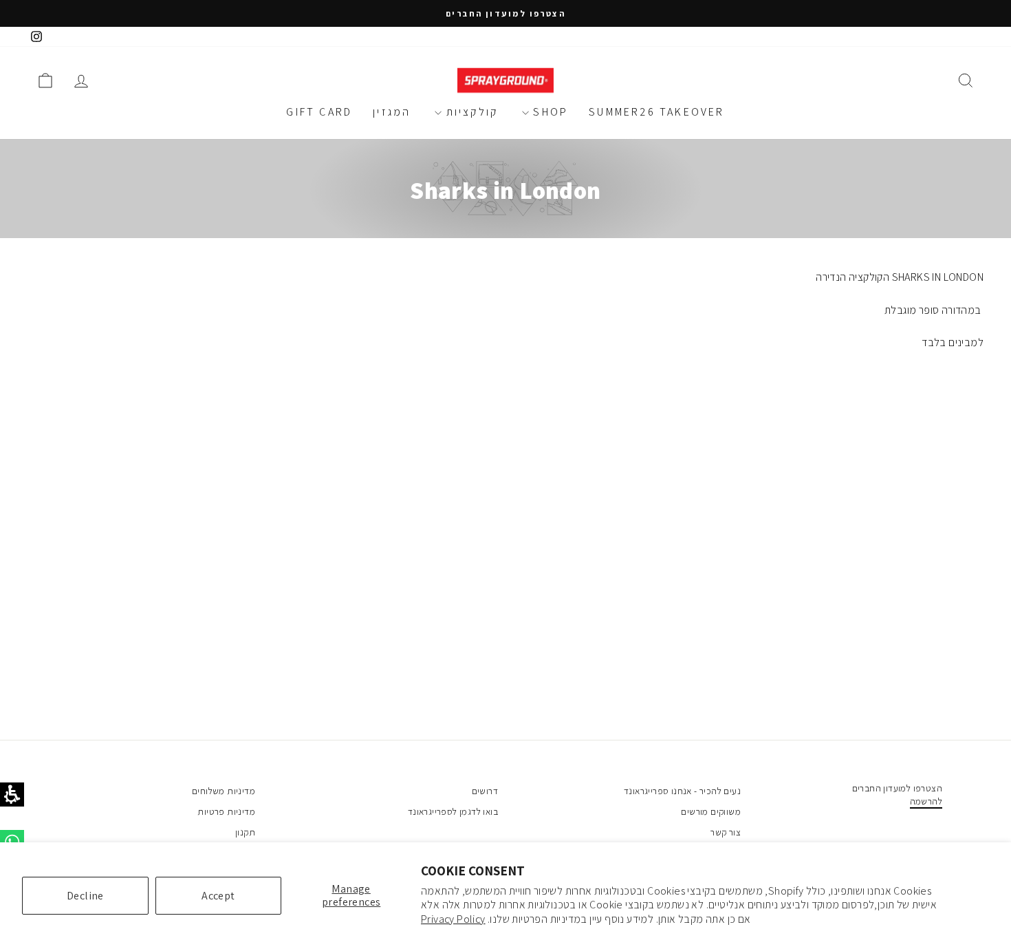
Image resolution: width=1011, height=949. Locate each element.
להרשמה (926, 801)
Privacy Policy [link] (453, 919)
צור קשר (725, 832)
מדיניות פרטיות (226, 811)
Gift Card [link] (319, 112)
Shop (548, 112)
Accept (218, 895)
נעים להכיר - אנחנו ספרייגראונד (682, 791)
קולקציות (470, 112)
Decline (85, 895)
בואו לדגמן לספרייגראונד (453, 811)
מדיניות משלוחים (223, 791)
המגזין (392, 112)
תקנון (245, 832)
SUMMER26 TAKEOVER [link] (656, 112)
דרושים (485, 791)
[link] (36, 37)
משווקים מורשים (711, 811)
